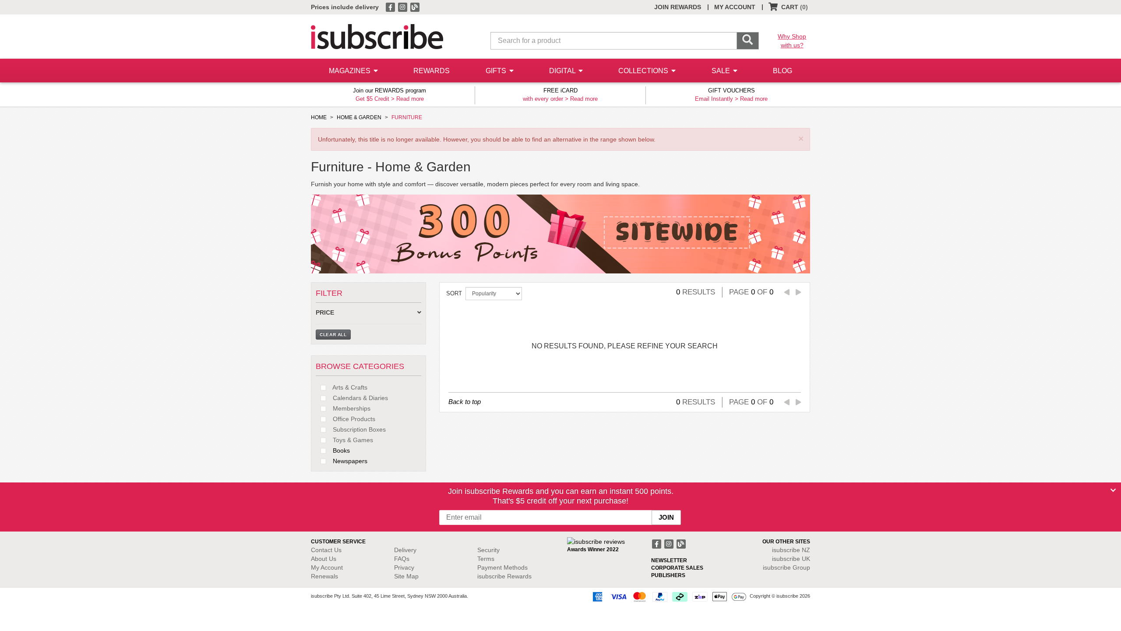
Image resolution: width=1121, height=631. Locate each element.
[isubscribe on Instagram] (403, 6)
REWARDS (431, 70)
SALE (722, 70)
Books (340, 450)
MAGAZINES (350, 70)
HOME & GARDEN (359, 117)
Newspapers (349, 460)
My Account (327, 567)
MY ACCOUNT (734, 7)
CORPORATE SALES (677, 568)
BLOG (782, 70)
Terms (485, 558)
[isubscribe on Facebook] (391, 6)
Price (325, 312)
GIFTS (497, 70)
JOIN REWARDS (677, 7)
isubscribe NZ (791, 549)
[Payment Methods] (667, 596)
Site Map (406, 576)
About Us (323, 558)
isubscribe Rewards (504, 576)
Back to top (464, 401)
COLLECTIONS (644, 70)
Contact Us (326, 549)
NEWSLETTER (669, 560)
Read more (410, 99)
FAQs (401, 558)
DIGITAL (563, 70)
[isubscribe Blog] (414, 6)
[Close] (1113, 490)
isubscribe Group (786, 567)
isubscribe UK (791, 558)
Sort (454, 293)
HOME (319, 117)
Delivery (405, 549)
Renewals (324, 576)
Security (488, 549)
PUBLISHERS (668, 575)
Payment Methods (502, 567)
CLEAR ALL (333, 334)
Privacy (404, 567)
